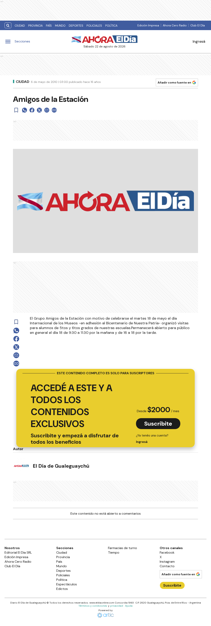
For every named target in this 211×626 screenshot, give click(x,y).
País (49, 25)
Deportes (76, 25)
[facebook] (31, 110)
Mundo (60, 25)
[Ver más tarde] (16, 110)
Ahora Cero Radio (175, 25)
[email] (46, 110)
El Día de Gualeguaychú (61, 466)
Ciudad (20, 25)
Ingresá (199, 41)
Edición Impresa (148, 25)
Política (111, 25)
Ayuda (128, 605)
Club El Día (197, 25)
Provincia (35, 25)
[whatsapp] (24, 110)
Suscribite (158, 423)
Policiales (94, 25)
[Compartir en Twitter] (39, 110)
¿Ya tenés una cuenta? (152, 438)
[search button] (8, 25)
